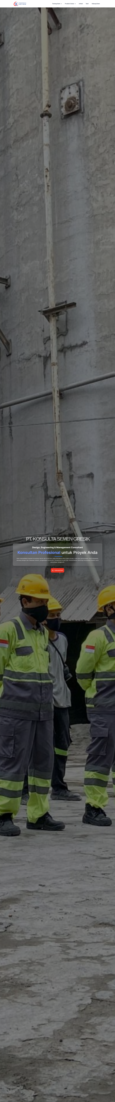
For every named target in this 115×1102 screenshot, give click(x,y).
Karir (87, 3)
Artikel (81, 3)
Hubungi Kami (96, 3)
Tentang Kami (56, 3)
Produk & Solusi (69, 3)
